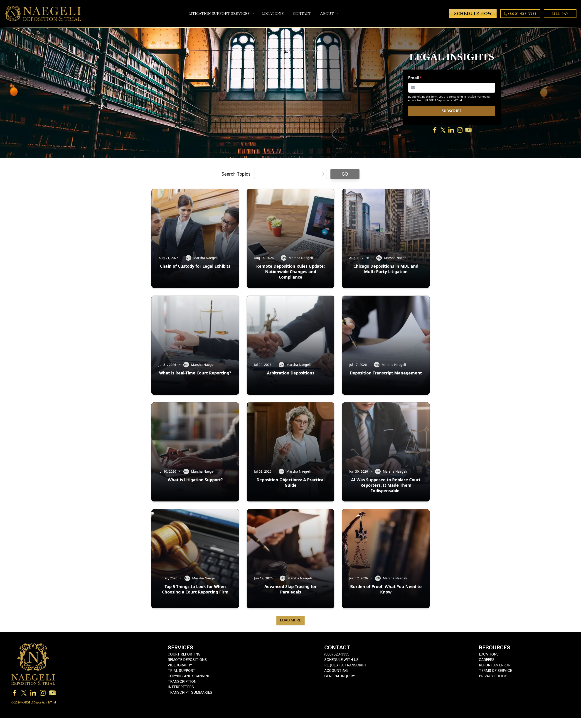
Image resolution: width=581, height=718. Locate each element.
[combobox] (290, 174)
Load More (290, 620)
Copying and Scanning (189, 676)
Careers (487, 660)
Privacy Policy (493, 676)
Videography (180, 665)
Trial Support (181, 670)
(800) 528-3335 (336, 654)
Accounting (336, 670)
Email (413, 77)
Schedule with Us (341, 660)
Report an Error (494, 665)
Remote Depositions (187, 660)
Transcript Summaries (190, 692)
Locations (489, 654)
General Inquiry (339, 676)
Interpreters (181, 687)
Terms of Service (495, 670)
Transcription (182, 681)
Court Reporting (184, 654)
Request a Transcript (345, 665)
